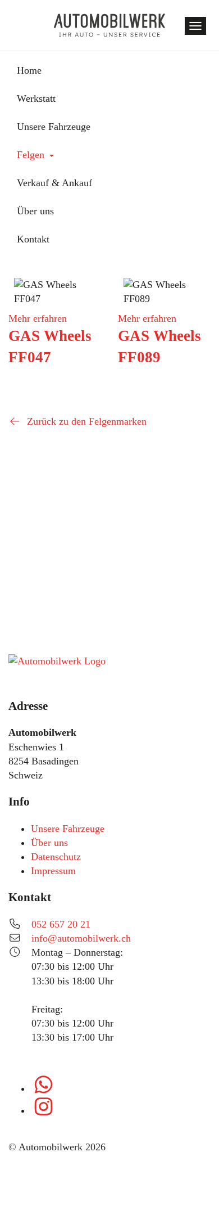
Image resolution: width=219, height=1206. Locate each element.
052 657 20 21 (60, 924)
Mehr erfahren (37, 318)
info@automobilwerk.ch (81, 938)
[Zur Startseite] (109, 25)
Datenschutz (56, 856)
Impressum (53, 870)
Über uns (49, 842)
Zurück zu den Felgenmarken (85, 421)
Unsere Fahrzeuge (67, 828)
